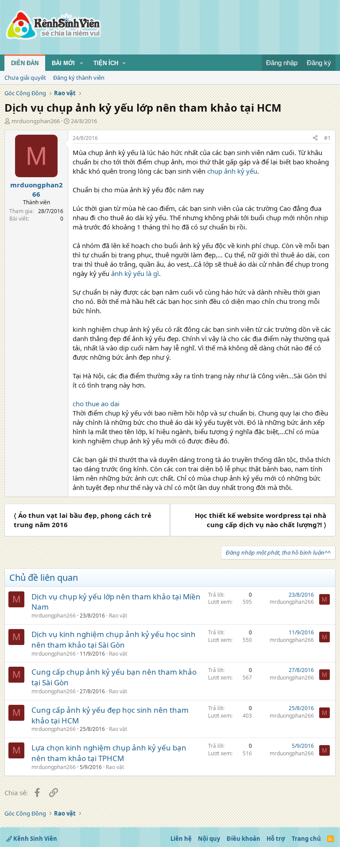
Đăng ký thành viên (78, 78)
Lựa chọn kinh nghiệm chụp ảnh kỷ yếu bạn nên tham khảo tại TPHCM (108, 752)
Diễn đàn (25, 63)
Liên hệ (181, 839)
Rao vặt (118, 615)
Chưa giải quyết (25, 78)
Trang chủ (306, 839)
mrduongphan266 (36, 121)
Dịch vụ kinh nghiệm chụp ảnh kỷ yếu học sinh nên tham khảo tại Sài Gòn (113, 639)
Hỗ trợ (276, 839)
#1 (327, 138)
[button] (81, 63)
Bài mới (63, 63)
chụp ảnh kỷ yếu (232, 171)
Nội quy (209, 839)
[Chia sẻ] (315, 138)
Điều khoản (243, 839)
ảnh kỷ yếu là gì (135, 273)
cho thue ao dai (96, 403)
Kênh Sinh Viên (34, 839)
